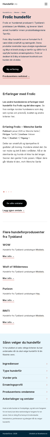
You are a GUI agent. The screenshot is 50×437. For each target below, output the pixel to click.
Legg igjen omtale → (14, 210)
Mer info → (8, 256)
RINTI (6, 310)
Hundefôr (10, 4)
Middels (40, 249)
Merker (16, 12)
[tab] (3, 191)
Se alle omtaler (15, 203)
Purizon (8, 288)
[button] (25, 363)
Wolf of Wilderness (15, 266)
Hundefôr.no (7, 12)
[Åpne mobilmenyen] (46, 4)
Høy (38, 293)
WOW (6, 244)
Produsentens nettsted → (16, 76)
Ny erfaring (13, 69)
